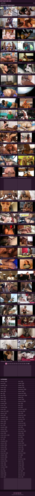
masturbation (22, 389)
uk (20, 457)
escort (3, 423)
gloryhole (4, 449)
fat (3, 439)
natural (21, 399)
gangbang (4, 441)
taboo (21, 447)
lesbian (21, 383)
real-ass (21, 429)
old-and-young (22, 409)
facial (3, 433)
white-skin (21, 474)
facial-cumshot (5, 435)
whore (21, 476)
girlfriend (4, 445)
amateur (4, 381)
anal (3, 383)
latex (3, 476)
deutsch (3, 413)
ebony (3, 421)
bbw (3, 395)
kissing (3, 472)
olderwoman (22, 415)
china (3, 409)
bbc (3, 393)
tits (21, 455)
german (3, 443)
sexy (21, 441)
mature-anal (22, 393)
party (21, 421)
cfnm (3, 405)
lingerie (21, 385)
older (21, 413)
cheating (4, 407)
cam (3, 401)
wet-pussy (22, 472)
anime (3, 387)
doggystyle (4, 417)
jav (3, 468)
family (3, 437)
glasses (3, 447)
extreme (3, 429)
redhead (21, 435)
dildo (3, 415)
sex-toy (21, 439)
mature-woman (23, 395)
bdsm (3, 397)
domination (4, 419)
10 (24, 363)
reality (21, 433)
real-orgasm (22, 431)
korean (3, 474)
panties (21, 417)
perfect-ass (22, 423)
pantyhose (22, 419)
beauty (3, 399)
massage (21, 387)
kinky (3, 470)
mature (21, 391)
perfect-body (22, 425)
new (21, 403)
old (21, 407)
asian (3, 389)
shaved (21, 443)
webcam (21, 468)
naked (21, 397)
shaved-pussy (22, 445)
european (4, 427)
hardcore (4, 457)
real (21, 427)
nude (21, 405)
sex (21, 437)
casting (3, 403)
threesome (22, 453)
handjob (4, 455)
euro (3, 425)
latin (21, 381)
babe (3, 391)
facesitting (4, 431)
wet (21, 470)
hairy (3, 451)
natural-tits (22, 401)
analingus (4, 385)
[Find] (34, 3)
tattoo (21, 449)
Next (28, 363)
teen (21, 451)
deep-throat (4, 411)
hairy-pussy (4, 453)
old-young (22, 411)
